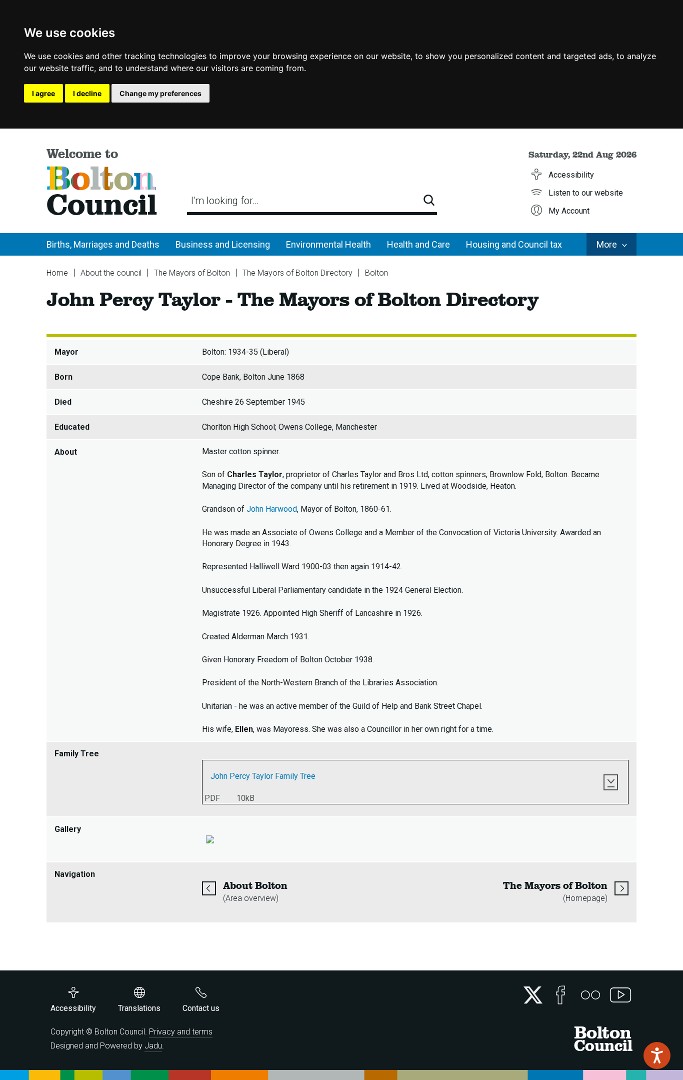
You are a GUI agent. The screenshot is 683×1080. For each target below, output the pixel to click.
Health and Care (418, 244)
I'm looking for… (225, 201)
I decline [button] (87, 93)
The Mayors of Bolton (192, 273)
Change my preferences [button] (161, 93)
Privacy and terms (180, 1031)
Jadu (153, 1045)
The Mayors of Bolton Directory (297, 273)
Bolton (376, 273)
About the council (111, 273)
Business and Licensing (223, 244)
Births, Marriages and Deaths (103, 244)
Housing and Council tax (514, 244)
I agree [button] (43, 93)
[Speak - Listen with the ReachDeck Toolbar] (657, 1055)
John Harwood (271, 509)
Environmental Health (328, 244)
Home (57, 273)
